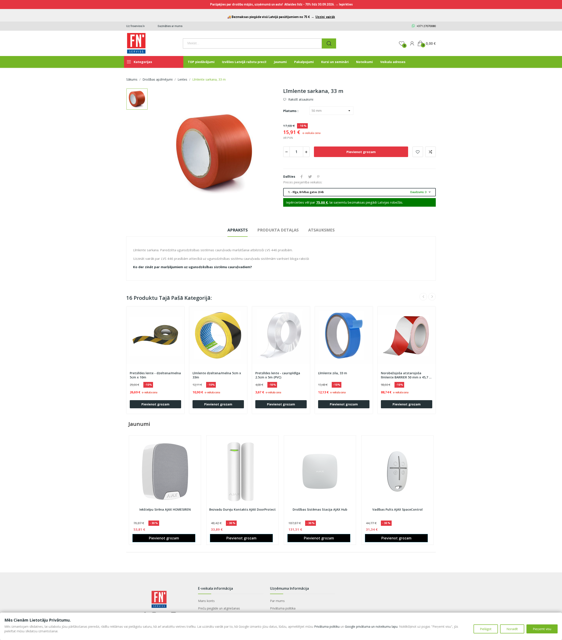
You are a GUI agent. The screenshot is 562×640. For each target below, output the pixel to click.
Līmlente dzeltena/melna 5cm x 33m (217, 375)
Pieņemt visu (542, 629)
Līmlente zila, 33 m (332, 373)
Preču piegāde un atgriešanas (219, 608)
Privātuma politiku (327, 626)
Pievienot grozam (361, 152)
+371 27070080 (426, 26)
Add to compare (430, 151)
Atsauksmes (321, 230)
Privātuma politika (282, 608)
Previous (423, 296)
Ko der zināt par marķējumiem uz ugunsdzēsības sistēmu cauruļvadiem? (192, 267)
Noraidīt (512, 629)
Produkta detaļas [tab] (278, 230)
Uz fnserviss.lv (135, 26)
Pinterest (318, 176)
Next (432, 296)
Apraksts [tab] (237, 230)
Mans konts (206, 601)
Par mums (277, 601)
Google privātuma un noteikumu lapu (371, 626)
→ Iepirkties (344, 4)
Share (301, 176)
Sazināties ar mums (170, 26)
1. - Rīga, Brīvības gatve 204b (359, 192)
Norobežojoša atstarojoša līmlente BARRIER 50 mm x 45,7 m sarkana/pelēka (406, 375)
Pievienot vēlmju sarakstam (417, 151)
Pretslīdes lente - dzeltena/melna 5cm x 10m (155, 375)
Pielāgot (486, 629)
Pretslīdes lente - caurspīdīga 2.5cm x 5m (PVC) (277, 375)
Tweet (310, 176)
